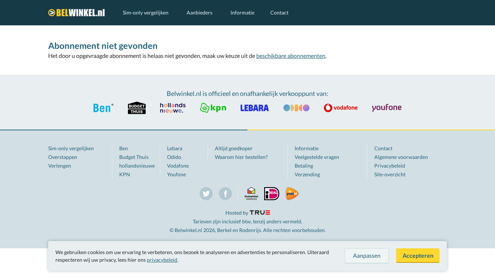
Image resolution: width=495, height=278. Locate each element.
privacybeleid (162, 260)
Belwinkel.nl (78, 12)
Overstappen (62, 157)
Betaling (304, 166)
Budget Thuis (134, 157)
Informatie (242, 12)
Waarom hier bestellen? (241, 157)
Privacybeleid (389, 166)
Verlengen (59, 166)
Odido (174, 157)
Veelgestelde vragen (317, 157)
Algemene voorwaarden (401, 157)
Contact (279, 12)
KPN (124, 174)
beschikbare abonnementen (290, 55)
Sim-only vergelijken (146, 12)
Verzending (307, 174)
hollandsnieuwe (137, 166)
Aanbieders (199, 12)
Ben (123, 148)
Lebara (174, 148)
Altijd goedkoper (234, 148)
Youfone (176, 174)
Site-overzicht (389, 174)
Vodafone (178, 166)
